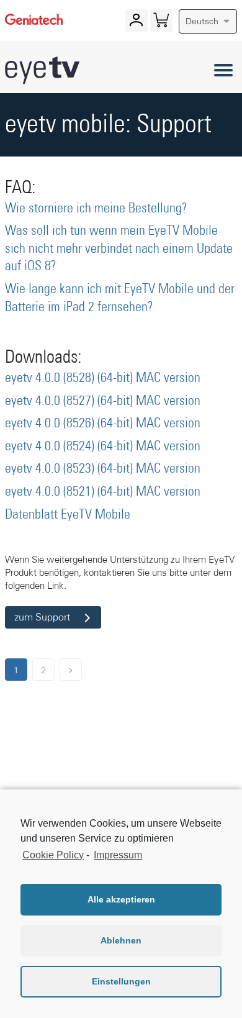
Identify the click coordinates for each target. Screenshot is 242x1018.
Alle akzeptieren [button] (121, 899)
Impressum (118, 855)
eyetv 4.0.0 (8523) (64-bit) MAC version (102, 469)
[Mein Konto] (136, 23)
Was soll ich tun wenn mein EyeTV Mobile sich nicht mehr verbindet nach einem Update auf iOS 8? (119, 248)
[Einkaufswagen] (161, 23)
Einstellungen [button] (121, 981)
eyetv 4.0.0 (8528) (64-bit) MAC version (102, 378)
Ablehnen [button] (121, 940)
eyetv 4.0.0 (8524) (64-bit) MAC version (102, 446)
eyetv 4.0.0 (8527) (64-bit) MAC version (102, 401)
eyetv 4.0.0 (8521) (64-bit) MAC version (102, 492)
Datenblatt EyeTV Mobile (67, 515)
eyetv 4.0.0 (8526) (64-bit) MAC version (102, 423)
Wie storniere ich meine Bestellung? (96, 209)
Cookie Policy (53, 855)
